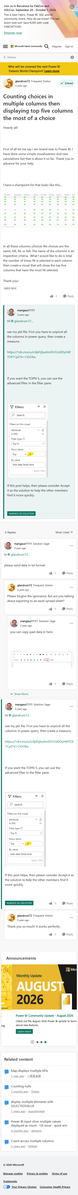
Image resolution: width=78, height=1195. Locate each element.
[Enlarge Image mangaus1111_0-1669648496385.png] (27, 439)
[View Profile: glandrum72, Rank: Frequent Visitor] (8, 83)
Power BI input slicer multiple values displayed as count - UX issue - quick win (39, 1123)
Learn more (51, 71)
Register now (13, 32)
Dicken (35, 1091)
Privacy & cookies (37, 1173)
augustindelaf (36, 1111)
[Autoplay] (32, 1042)
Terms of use (59, 1173)
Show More (21, 694)
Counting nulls (21, 1086)
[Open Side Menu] (5, 46)
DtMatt (32, 1146)
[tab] (37, 1042)
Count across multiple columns (32, 1141)
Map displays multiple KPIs (29, 1071)
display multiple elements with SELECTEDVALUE (32, 1104)
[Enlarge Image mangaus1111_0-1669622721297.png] (42, 659)
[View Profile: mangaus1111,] (11, 312)
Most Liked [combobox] (64, 532)
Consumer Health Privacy (55, 1186)
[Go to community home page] (26, 46)
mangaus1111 (26, 310)
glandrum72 (22, 81)
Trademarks (10, 1181)
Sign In (69, 46)
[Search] (46, 46)
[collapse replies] (39, 540)
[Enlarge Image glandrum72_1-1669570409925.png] (39, 210)
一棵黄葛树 (34, 1076)
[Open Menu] (72, 57)
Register (57, 46)
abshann (36, 1131)
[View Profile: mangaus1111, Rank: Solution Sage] (8, 546)
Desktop (11, 57)
